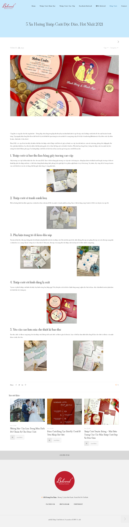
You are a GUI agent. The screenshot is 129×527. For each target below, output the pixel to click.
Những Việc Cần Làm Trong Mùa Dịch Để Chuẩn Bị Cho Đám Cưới (27, 430)
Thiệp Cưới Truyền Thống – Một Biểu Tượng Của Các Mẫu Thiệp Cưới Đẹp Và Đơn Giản (101, 434)
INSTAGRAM (64, 504)
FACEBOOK (50, 504)
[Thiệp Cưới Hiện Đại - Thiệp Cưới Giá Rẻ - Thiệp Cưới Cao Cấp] (9, 6)
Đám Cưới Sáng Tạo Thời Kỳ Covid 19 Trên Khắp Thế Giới (64, 433)
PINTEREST (78, 504)
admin (22, 48)
